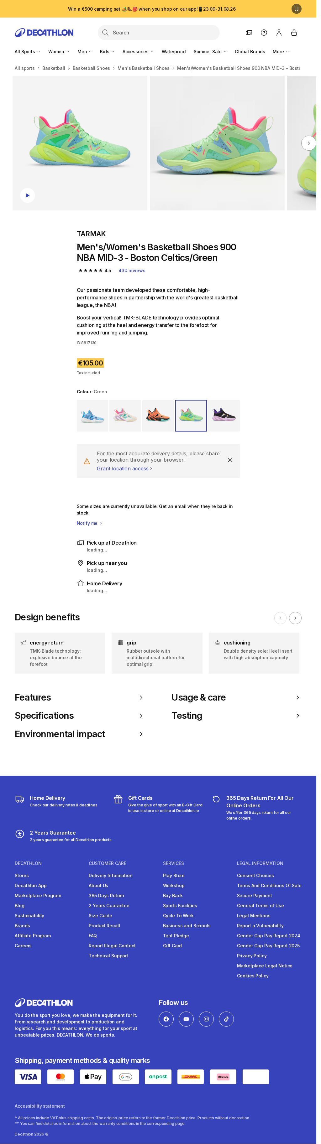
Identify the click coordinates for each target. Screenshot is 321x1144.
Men (82, 51)
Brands (22, 925)
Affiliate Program (33, 935)
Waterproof (174, 51)
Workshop (174, 885)
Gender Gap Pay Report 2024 (268, 935)
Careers (23, 945)
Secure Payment (254, 895)
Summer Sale (208, 51)
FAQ (93, 935)
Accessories (136, 51)
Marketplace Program (38, 895)
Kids (105, 51)
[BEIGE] (125, 416)
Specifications (44, 715)
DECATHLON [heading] (28, 863)
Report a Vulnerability (260, 925)
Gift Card (172, 945)
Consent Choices (255, 875)
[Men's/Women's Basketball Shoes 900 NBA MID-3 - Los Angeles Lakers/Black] (80, 143)
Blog (19, 905)
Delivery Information (110, 875)
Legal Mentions (254, 915)
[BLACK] (224, 416)
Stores (22, 875)
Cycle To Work (178, 915)
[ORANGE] (158, 416)
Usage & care (198, 697)
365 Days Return (106, 895)
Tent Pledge (176, 935)
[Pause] (297, 9)
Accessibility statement (40, 1106)
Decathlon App (30, 885)
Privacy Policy (252, 955)
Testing (186, 715)
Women (57, 51)
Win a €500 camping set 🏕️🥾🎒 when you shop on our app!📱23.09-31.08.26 (152, 9)
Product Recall (104, 925)
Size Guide (100, 915)
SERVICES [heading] (173, 863)
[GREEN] (191, 416)
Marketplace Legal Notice (265, 965)
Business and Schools (187, 925)
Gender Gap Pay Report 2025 (268, 945)
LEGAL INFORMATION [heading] (260, 863)
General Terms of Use (260, 905)
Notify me (88, 523)
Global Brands (250, 51)
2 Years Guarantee (109, 905)
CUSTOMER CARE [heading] (107, 863)
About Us (98, 885)
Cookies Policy (253, 975)
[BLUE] (92, 416)
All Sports (25, 51)
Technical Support (108, 955)
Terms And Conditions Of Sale (269, 885)
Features (33, 697)
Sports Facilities (180, 905)
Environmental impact (60, 734)
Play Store (174, 875)
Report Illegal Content (112, 945)
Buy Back (173, 895)
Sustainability (29, 915)
